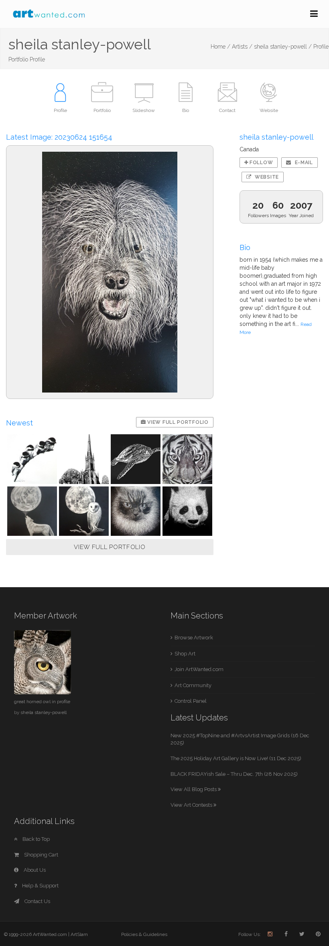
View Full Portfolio (177, 422)
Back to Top (35, 839)
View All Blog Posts (194, 789)
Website (266, 177)
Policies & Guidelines (144, 934)
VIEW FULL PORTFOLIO (109, 547)
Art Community (193, 685)
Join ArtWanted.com (199, 669)
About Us (34, 870)
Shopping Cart (40, 855)
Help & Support (40, 886)
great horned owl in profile (42, 701)
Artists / (242, 46)
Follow (260, 162)
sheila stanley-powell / (283, 46)
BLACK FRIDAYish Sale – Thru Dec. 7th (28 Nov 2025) (234, 774)
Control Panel (191, 701)
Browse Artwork (194, 638)
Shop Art (185, 654)
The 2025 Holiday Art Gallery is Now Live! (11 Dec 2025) (236, 758)
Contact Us (36, 901)
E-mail (303, 162)
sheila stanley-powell (43, 712)
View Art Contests (192, 805)
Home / (220, 46)
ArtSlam (79, 934)
